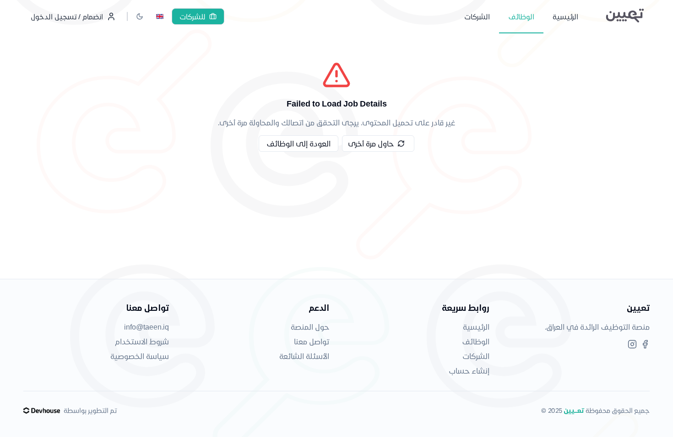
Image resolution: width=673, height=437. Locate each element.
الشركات (475, 356)
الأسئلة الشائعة (304, 356)
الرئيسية (476, 326)
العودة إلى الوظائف (298, 143)
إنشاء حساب (469, 370)
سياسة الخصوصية (139, 356)
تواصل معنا (311, 341)
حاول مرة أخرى (371, 143)
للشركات (192, 16)
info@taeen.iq (146, 326)
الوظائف (475, 341)
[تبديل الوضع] (139, 16)
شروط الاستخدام (142, 341)
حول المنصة (310, 326)
